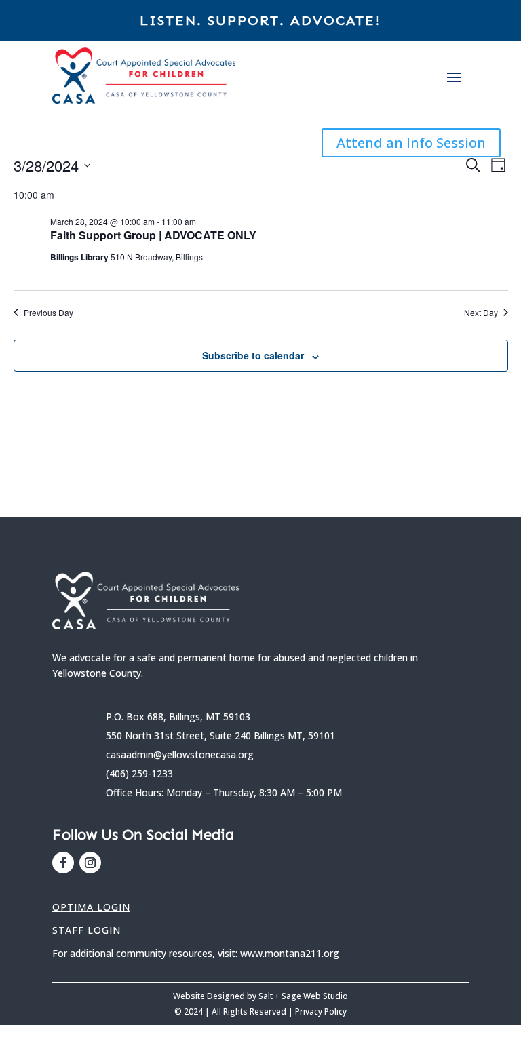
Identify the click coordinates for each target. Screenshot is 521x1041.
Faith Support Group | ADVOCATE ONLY (153, 235)
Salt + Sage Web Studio (303, 996)
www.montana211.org (289, 953)
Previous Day (48, 312)
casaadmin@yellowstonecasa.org (180, 754)
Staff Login (86, 930)
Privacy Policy (321, 1011)
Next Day (481, 312)
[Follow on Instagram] (90, 862)
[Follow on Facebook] (63, 862)
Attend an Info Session (411, 143)
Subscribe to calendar (253, 355)
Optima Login (91, 907)
